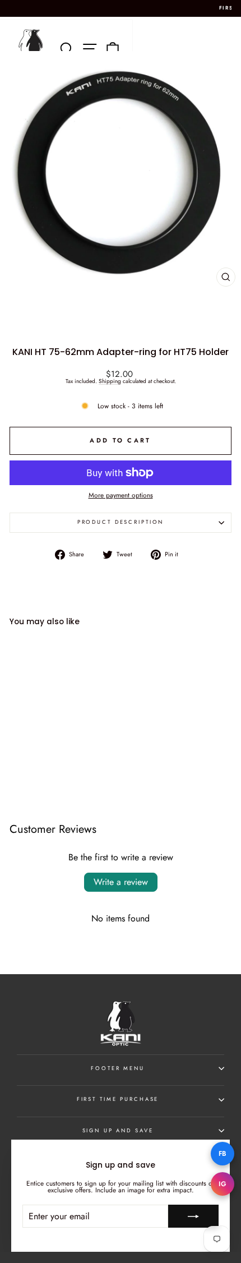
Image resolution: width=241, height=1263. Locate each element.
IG (223, 1184)
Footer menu (118, 1068)
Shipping (110, 382)
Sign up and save (118, 1131)
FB (223, 1154)
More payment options (121, 495)
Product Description (120, 522)
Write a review (121, 881)
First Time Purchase (118, 1099)
